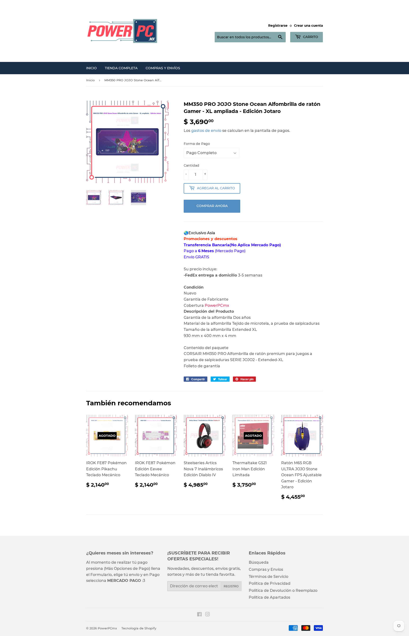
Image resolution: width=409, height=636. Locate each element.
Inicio (91, 68)
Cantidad (191, 165)
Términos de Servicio (268, 576)
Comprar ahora (212, 206)
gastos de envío (206, 130)
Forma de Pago (197, 144)
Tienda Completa (121, 68)
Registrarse (278, 25)
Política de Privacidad (269, 583)
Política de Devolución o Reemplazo (283, 590)
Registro (231, 586)
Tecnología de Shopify (138, 628)
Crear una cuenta (308, 25)
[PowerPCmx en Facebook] (199, 615)
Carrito (310, 37)
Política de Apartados (269, 597)
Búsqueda (259, 562)
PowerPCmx (107, 628)
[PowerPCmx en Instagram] (207, 615)
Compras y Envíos (163, 68)
